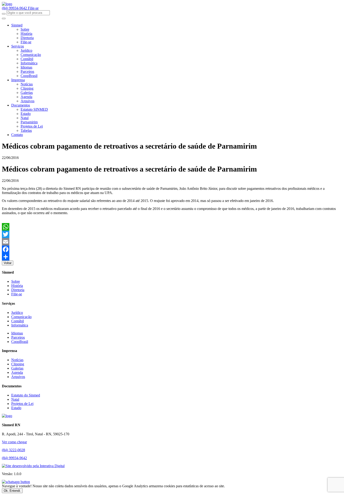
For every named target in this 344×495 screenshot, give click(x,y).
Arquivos (27, 101)
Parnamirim (29, 122)
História (26, 34)
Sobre (25, 29)
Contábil (27, 59)
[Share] (172, 256)
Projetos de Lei (32, 126)
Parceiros (27, 71)
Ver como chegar (14, 442)
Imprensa (18, 80)
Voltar (7, 263)
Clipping (27, 88)
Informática (29, 63)
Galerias (27, 93)
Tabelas (26, 130)
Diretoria (27, 38)
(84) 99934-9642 (15, 8)
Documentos (20, 105)
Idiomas (26, 67)
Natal (25, 118)
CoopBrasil (29, 76)
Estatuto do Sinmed (25, 395)
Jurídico (26, 50)
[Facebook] (172, 249)
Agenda (26, 97)
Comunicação (31, 55)
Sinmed (16, 25)
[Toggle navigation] (4, 18)
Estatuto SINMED (34, 109)
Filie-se (33, 8)
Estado (26, 114)
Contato (17, 135)
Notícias (27, 84)
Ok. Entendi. (12, 490)
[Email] (172, 242)
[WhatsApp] (172, 227)
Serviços (17, 46)
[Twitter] (172, 234)
